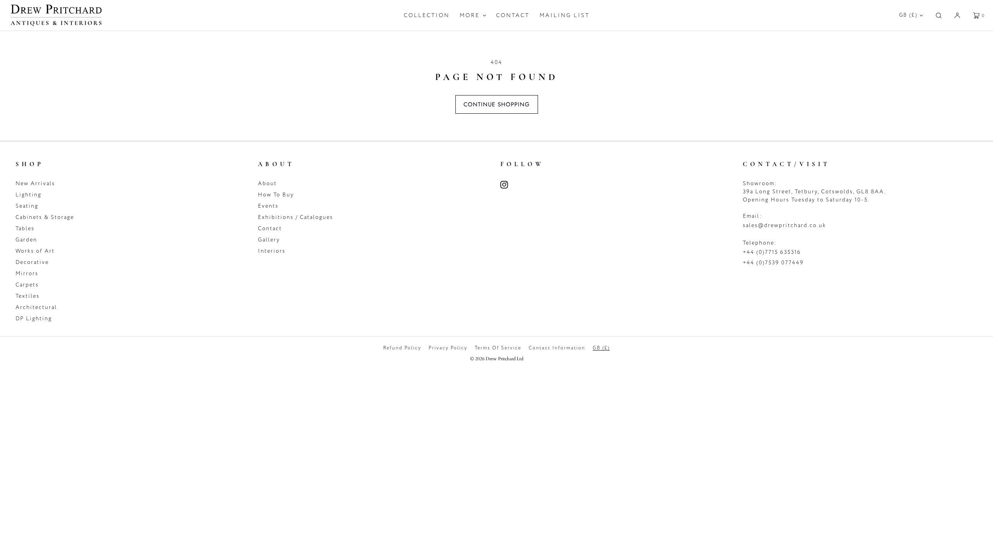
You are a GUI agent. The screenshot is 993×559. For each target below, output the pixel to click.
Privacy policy (448, 348)
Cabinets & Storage (45, 217)
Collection (427, 15)
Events (268, 206)
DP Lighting (34, 318)
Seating (27, 206)
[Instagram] (508, 184)
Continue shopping (497, 104)
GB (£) (908, 15)
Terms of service (498, 348)
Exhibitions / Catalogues (295, 217)
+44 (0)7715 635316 (772, 252)
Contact (512, 15)
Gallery (269, 239)
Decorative (32, 262)
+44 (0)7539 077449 (773, 262)
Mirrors (27, 273)
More (470, 15)
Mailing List (565, 15)
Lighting (29, 194)
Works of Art (35, 251)
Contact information (557, 348)
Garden (26, 239)
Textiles (28, 296)
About (267, 183)
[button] (938, 15)
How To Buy (276, 194)
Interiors (271, 251)
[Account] (957, 15)
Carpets (27, 284)
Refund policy (402, 348)
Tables (25, 228)
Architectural (36, 307)
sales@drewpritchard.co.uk (784, 225)
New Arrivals (35, 183)
